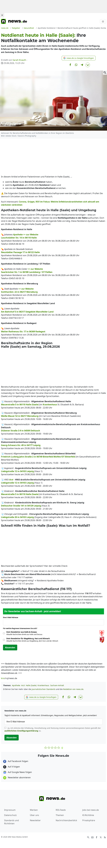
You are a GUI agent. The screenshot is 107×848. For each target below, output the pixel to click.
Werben (34, 810)
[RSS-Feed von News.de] (105, 837)
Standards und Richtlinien (11, 822)
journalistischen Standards (43, 689)
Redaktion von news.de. (73, 689)
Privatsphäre (88, 820)
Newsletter (35, 820)
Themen (60, 815)
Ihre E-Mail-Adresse (11, 617)
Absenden (10, 647)
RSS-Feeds (61, 810)
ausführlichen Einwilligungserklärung (21, 731)
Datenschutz (10, 815)
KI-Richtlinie (88, 815)
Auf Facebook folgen (17, 761)
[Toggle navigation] (103, 21)
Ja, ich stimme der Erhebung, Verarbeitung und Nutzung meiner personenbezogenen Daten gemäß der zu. (52, 729)
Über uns (34, 815)
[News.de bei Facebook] (97, 837)
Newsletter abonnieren (19, 777)
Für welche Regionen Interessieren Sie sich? (21, 628)
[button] (79, 58)
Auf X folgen (13, 766)
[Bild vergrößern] (105, 73)
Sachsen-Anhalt (57, 685)
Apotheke (16, 685)
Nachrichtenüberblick (66, 820)
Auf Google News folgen (19, 772)
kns (3, 678)
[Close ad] (2, 15)
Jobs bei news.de (90, 810)
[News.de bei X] (101, 837)
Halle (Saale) (31, 685)
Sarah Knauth (19, 60)
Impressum (10, 810)
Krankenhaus (43, 685)
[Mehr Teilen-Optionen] (87, 65)
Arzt (23, 685)
